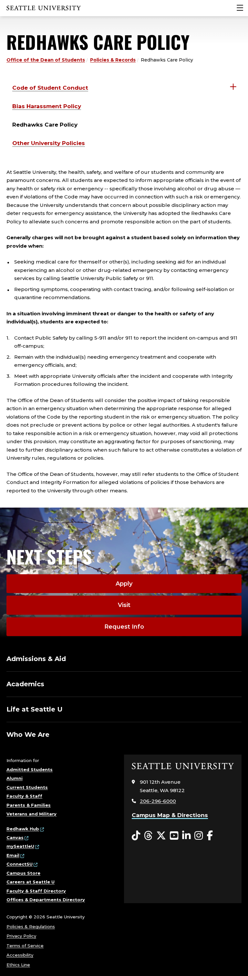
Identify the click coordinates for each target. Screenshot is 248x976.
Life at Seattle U (34, 709)
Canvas (15, 837)
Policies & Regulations (30, 926)
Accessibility (19, 955)
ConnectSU (19, 864)
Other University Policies (48, 143)
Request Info (124, 626)
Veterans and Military (31, 813)
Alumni (14, 778)
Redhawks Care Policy (45, 124)
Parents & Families (28, 805)
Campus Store (23, 873)
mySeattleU (20, 846)
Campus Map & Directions (170, 815)
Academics (25, 684)
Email (12, 855)
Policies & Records (113, 60)
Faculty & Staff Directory (36, 890)
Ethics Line (18, 964)
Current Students (27, 787)
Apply (124, 583)
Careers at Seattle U (30, 881)
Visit (124, 605)
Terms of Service (25, 945)
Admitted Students (29, 769)
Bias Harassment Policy (46, 106)
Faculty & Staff (24, 796)
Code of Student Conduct (50, 87)
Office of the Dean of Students (45, 60)
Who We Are (27, 734)
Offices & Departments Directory (45, 899)
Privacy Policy (21, 935)
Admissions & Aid (36, 659)
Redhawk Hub (22, 828)
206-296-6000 (158, 801)
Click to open (233, 87)
